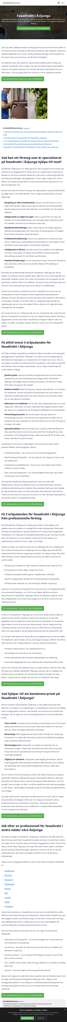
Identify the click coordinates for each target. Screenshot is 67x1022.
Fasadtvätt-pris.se (11, 2)
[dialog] (33, 1015)
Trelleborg (8, 906)
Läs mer (52, 1014)
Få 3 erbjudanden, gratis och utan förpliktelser (33, 28)
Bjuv (6, 893)
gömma (26, 128)
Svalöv (7, 902)
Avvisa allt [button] (40, 1018)
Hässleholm (9, 884)
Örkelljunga (9, 871)
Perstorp (8, 875)
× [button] (65, 1009)
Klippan (7, 888)
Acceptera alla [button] (27, 1018)
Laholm (7, 897)
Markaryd (8, 879)
